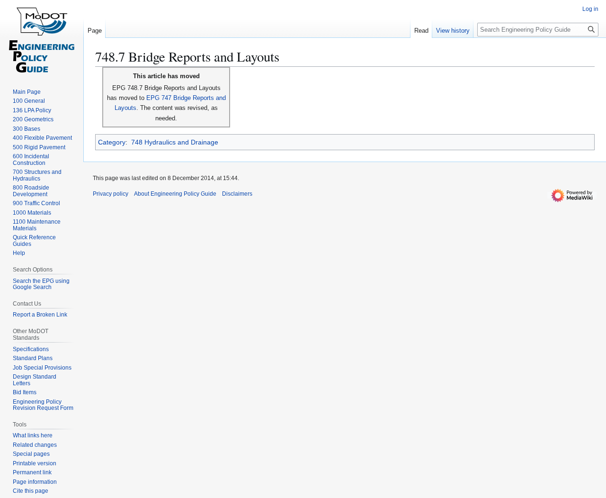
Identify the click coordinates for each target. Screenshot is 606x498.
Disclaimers (237, 193)
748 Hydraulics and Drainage (174, 142)
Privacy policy (110, 193)
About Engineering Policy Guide (175, 193)
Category (111, 142)
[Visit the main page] (42, 38)
